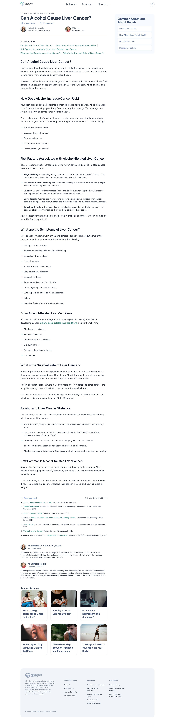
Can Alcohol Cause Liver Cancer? (36, 45)
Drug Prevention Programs (92, 690)
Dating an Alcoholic (127, 48)
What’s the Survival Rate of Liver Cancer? (83, 53)
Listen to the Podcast (94, 703)
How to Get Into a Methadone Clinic (115, 695)
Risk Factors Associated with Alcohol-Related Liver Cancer (49, 49)
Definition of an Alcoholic (95, 685)
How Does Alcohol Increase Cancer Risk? (76, 45)
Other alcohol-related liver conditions (58, 323)
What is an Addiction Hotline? (116, 690)
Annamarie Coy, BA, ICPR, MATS (39, 30)
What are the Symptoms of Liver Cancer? (40, 53)
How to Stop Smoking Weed (94, 695)
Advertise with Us (70, 696)
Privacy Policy (69, 688)
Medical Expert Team (71, 692)
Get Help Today (114, 685)
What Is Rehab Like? (128, 28)
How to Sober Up (127, 41)
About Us (67, 685)
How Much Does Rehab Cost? (132, 35)
